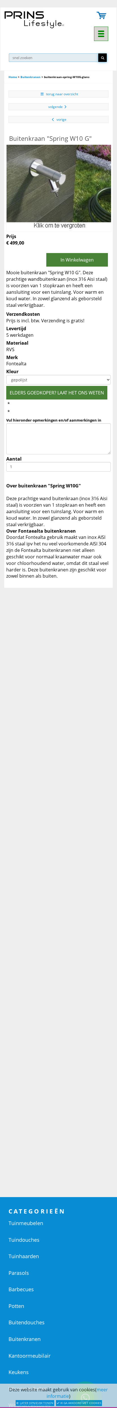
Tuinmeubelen (26, 1223)
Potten (16, 1306)
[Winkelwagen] (102, 16)
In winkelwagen (77, 260)
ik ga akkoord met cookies (80, 1403)
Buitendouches (27, 1322)
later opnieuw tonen (36, 1403)
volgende (55, 106)
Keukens (19, 1372)
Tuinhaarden (24, 1256)
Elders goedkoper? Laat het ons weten (57, 393)
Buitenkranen (30, 77)
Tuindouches (24, 1239)
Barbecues (21, 1289)
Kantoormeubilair (30, 1355)
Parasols (19, 1272)
